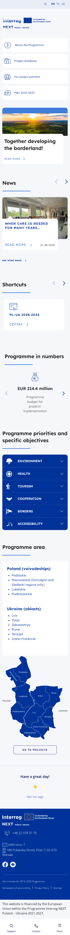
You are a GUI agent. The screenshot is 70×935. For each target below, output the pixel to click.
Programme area (23, 547)
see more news (12, 260)
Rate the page (35, 797)
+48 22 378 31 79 (24, 833)
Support (11, 931)
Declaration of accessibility (16, 888)
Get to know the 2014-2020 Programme (23, 881)
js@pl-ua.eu (15, 844)
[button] (66, 181)
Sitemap (57, 888)
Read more (14, 159)
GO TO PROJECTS (34, 749)
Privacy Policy (42, 888)
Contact (36, 931)
